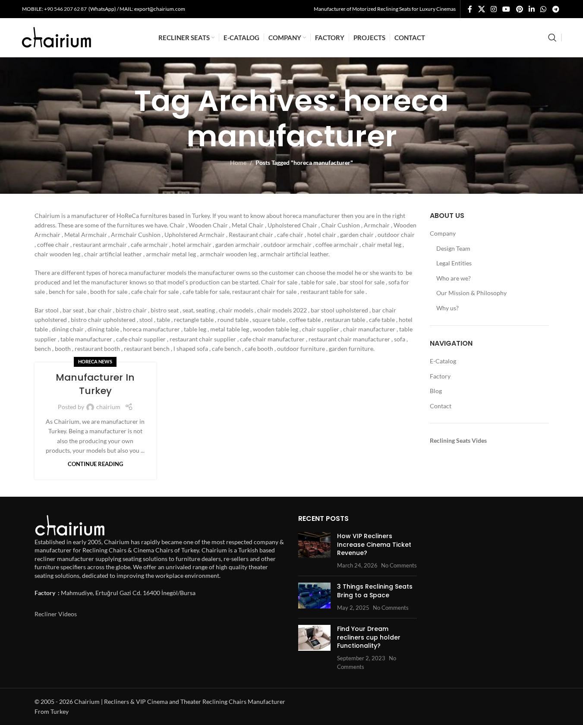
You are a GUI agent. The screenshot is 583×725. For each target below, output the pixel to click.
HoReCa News (95, 361)
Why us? (447, 308)
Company (443, 233)
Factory (440, 376)
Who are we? (453, 278)
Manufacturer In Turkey (95, 384)
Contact (440, 406)
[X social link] (481, 9)
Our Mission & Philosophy (471, 292)
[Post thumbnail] (314, 550)
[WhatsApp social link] (543, 9)
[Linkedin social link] (531, 9)
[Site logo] (56, 37)
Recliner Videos (56, 614)
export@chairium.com (159, 9)
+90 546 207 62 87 (66, 9)
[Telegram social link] (555, 9)
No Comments (399, 565)
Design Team (453, 248)
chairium (108, 406)
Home (238, 162)
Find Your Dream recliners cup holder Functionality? (368, 637)
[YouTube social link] (506, 9)
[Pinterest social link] (519, 9)
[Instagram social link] (493, 9)
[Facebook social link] (470, 9)
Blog (436, 390)
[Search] (552, 37)
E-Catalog (443, 361)
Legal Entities (454, 263)
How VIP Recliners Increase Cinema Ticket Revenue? (374, 544)
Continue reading (95, 464)
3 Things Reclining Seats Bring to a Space (375, 590)
